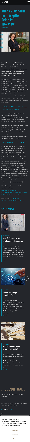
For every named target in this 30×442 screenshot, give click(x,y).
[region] (15, 429)
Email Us (6, 410)
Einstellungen (15, 434)
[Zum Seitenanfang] (26, 278)
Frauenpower (15, 198)
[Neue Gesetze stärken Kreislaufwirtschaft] (12, 332)
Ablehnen (15, 439)
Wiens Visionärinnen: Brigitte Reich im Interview (13, 17)
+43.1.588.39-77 (14, 405)
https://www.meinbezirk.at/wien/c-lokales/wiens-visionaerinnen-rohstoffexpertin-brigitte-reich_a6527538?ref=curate (14, 192)
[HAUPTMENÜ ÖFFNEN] (26, 2)
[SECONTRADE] (10, 2)
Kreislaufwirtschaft (8, 200)
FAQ (2, 414)
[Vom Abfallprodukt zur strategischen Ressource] (12, 224)
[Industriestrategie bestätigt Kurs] (12, 278)
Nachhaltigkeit (19, 200)
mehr (8, 261)
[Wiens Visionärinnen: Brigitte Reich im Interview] (15, 42)
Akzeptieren (15, 430)
